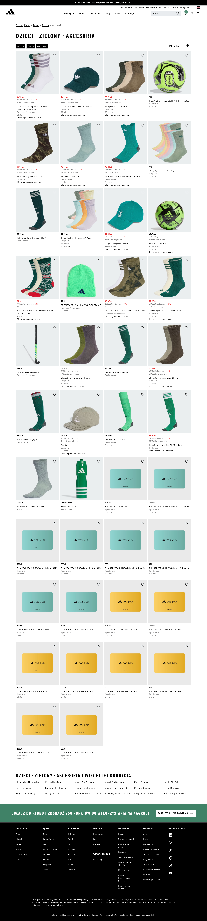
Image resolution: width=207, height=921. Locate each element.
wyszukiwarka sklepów (128, 8)
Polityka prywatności (109, 915)
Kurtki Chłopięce (142, 782)
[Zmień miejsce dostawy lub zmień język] (198, 8)
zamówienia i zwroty (153, 8)
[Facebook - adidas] (179, 835)
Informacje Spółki (148, 915)
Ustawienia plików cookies (62, 915)
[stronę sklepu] (10, 12)
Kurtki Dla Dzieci (172, 782)
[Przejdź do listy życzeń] (191, 13)
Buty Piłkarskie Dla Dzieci (88, 794)
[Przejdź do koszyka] (198, 13)
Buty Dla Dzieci (23, 788)
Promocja (129, 13)
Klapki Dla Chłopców (85, 788)
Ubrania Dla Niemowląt (27, 782)
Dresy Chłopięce (142, 788)
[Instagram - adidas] (179, 843)
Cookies (94, 915)
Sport (117, 13)
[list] (91, 46)
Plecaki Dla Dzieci (54, 782)
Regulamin (123, 915)
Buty (108, 13)
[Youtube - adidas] (179, 873)
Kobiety (83, 13)
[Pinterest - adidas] (179, 858)
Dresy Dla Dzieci (53, 794)
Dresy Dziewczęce (173, 788)
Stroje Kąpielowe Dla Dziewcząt (144, 794)
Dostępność (135, 915)
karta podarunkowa (170, 8)
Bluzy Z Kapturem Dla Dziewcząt (175, 794)
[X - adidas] (179, 851)
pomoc (141, 8)
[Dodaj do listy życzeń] (54, 56)
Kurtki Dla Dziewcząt (115, 782)
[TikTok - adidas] (179, 866)
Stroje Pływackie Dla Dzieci (118, 794)
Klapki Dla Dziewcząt (85, 782)
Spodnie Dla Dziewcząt (116, 788)
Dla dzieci (96, 13)
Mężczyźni (69, 13)
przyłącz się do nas (187, 8)
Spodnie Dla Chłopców (56, 788)
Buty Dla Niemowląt (25, 794)
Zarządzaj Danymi (82, 915)
